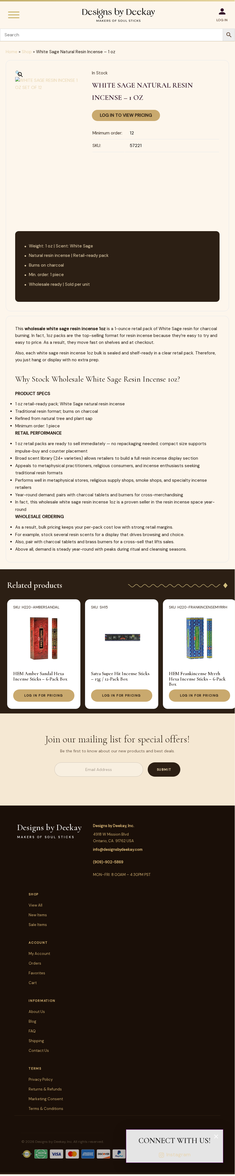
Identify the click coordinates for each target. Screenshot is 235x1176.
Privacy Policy (41, 1079)
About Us (37, 1011)
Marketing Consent (46, 1098)
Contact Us (39, 1050)
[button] (18, 73)
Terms (35, 1068)
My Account (39, 953)
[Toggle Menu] (13, 14)
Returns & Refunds (45, 1089)
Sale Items (38, 924)
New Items (38, 915)
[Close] (216, 1137)
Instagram (178, 1154)
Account (38, 943)
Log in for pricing (43, 695)
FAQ (32, 1031)
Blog (32, 1021)
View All (35, 905)
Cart (33, 982)
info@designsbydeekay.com (118, 849)
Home (11, 52)
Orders (35, 963)
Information (42, 1001)
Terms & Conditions (46, 1108)
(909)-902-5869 (108, 862)
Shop (27, 52)
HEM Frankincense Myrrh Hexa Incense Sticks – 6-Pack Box (197, 679)
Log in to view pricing (126, 115)
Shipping (36, 1040)
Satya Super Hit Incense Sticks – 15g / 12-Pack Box (120, 676)
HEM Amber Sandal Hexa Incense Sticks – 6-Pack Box (40, 676)
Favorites (37, 973)
